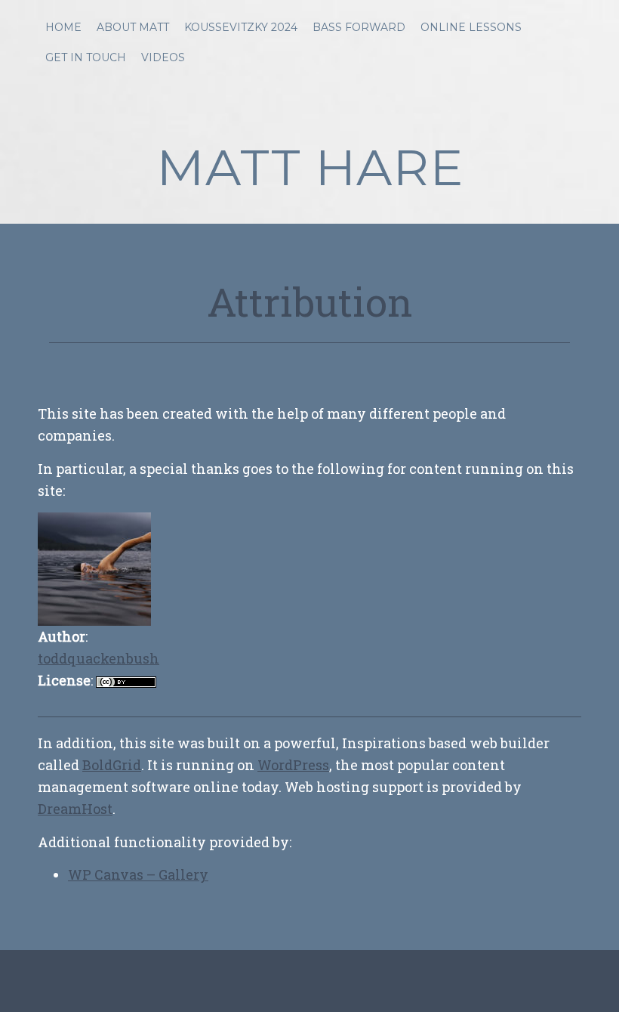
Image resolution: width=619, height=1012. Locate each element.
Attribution (310, 301)
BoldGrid (111, 765)
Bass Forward (359, 27)
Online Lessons (471, 27)
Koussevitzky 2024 (240, 27)
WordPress (293, 765)
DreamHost (75, 809)
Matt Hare (309, 167)
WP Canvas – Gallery (138, 874)
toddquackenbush (98, 658)
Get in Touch (85, 57)
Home (63, 27)
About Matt (133, 27)
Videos (163, 57)
